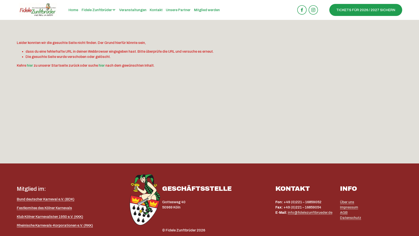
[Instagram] (313, 10)
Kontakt (156, 10)
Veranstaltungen (132, 10)
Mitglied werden (207, 10)
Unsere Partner (178, 10)
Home (73, 10)
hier (30, 65)
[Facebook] (302, 10)
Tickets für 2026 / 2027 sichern (365, 10)
